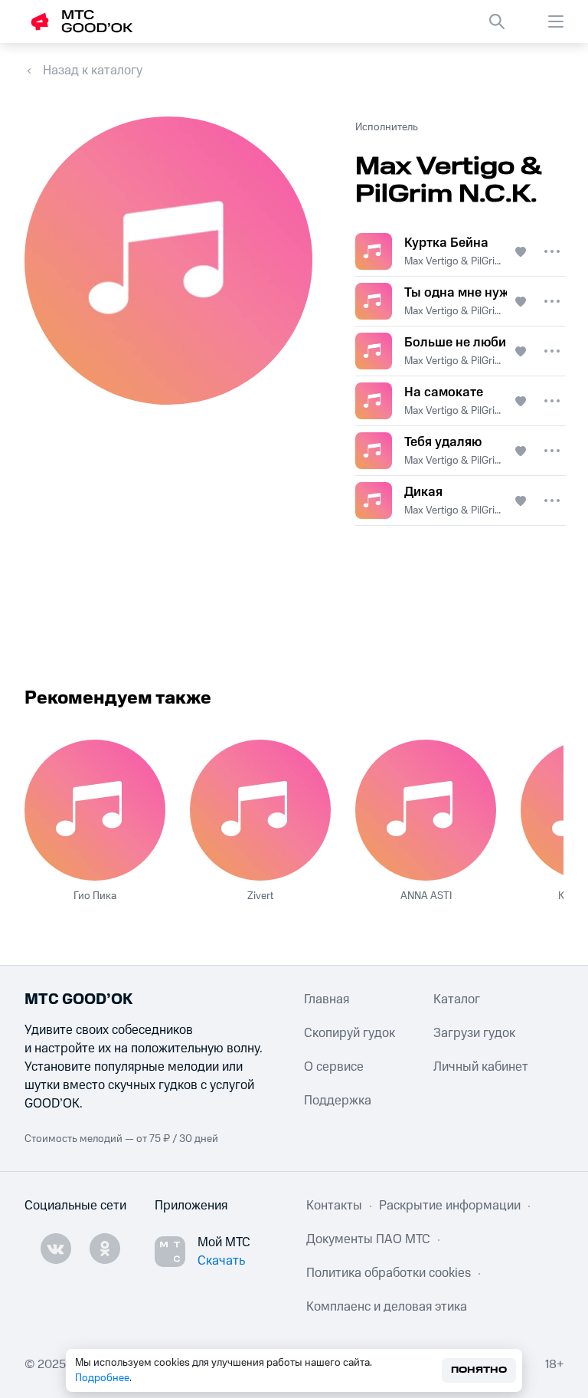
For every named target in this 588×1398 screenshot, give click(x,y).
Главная (326, 999)
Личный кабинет (480, 1067)
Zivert (260, 896)
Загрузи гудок (474, 1033)
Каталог (456, 999)
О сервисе (334, 1067)
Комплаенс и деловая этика (386, 1306)
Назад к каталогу (92, 70)
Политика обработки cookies (388, 1273)
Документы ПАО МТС (368, 1239)
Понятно (479, 1370)
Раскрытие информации (450, 1205)
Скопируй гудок (349, 1033)
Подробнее (102, 1378)
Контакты (334, 1205)
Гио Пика (95, 896)
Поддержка (337, 1100)
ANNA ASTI (426, 896)
